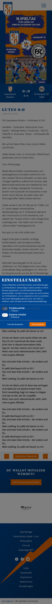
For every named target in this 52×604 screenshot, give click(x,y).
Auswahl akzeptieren (15, 324)
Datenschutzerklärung (37, 301)
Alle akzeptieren (37, 324)
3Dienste (14, 317)
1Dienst (13, 310)
